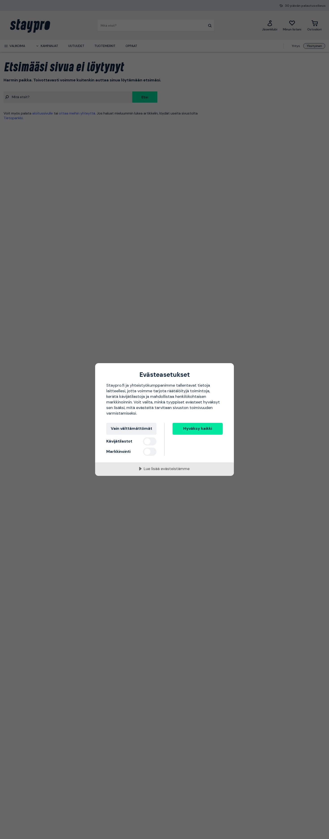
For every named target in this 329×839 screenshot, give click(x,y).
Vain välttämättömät (131, 428)
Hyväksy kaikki (197, 428)
